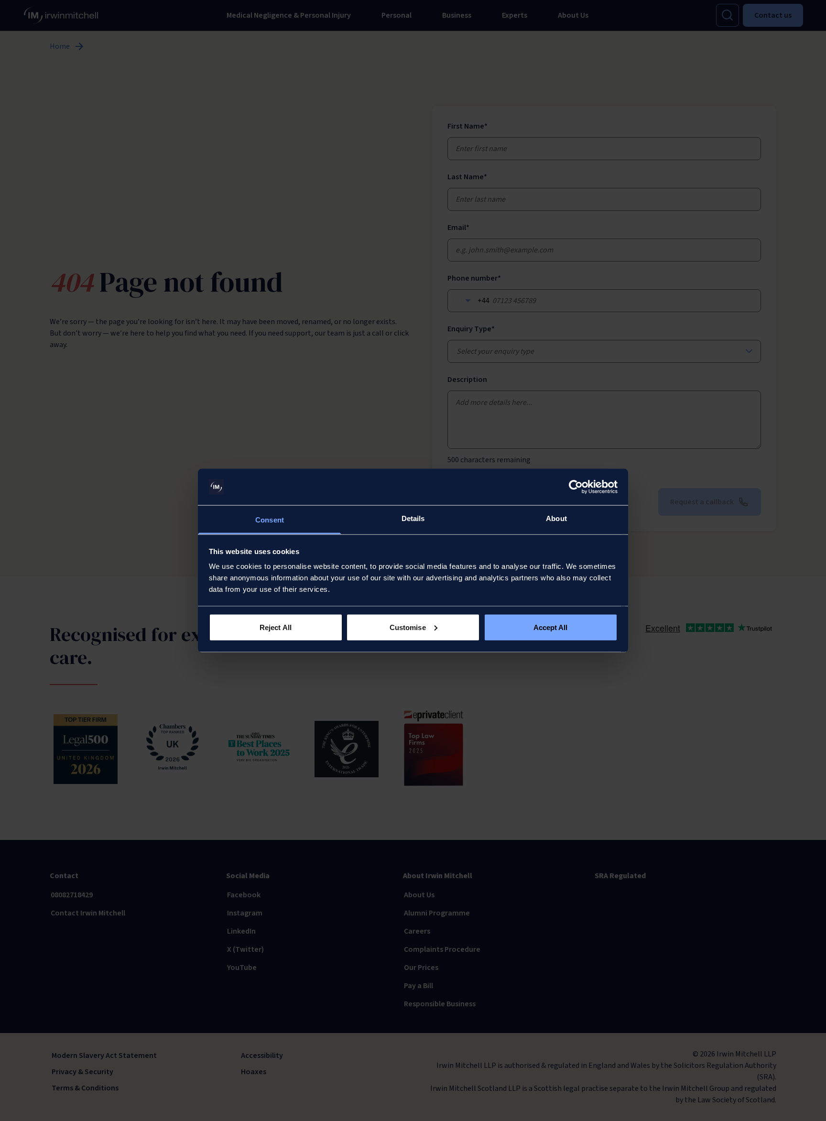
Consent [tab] (269, 520)
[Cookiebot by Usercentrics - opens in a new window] (576, 487)
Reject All (276, 627)
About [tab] (556, 518)
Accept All (550, 627)
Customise (408, 627)
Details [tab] (413, 518)
